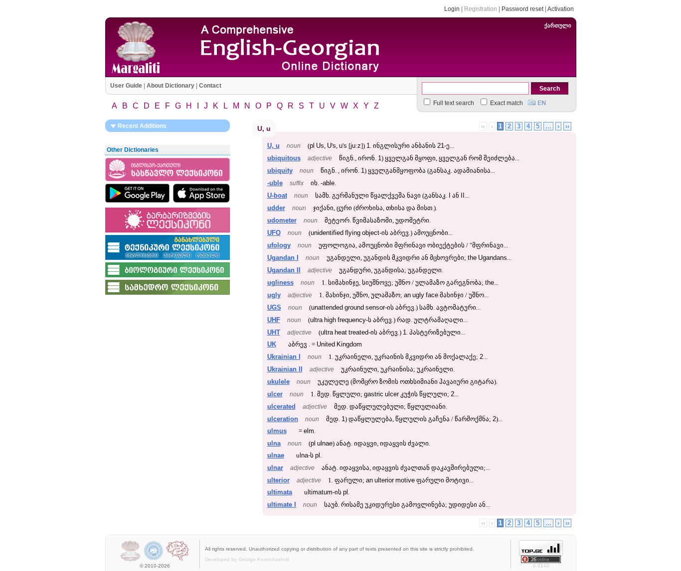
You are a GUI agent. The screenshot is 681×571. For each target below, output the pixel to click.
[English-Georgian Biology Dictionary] (167, 277)
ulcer (275, 394)
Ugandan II (284, 270)
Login (452, 8)
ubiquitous (284, 158)
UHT (273, 332)
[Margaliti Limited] (130, 560)
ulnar (275, 467)
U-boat (277, 195)
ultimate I (281, 504)
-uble (275, 183)
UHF (273, 320)
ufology (279, 245)
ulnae (275, 455)
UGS (274, 307)
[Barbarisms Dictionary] (167, 232)
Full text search (453, 103)
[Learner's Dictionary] (167, 181)
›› (567, 126)
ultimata (279, 492)
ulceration (282, 419)
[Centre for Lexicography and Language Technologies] (177, 560)
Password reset (522, 8)
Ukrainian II (285, 369)
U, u (273, 145)
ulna (274, 443)
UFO (274, 232)
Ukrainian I (284, 356)
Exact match (506, 103)
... (548, 126)
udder (276, 208)
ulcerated (281, 406)
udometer (282, 220)
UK (271, 344)
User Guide (126, 85)
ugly (274, 295)
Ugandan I (283, 257)
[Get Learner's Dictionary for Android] (137, 193)
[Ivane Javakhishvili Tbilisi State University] (154, 560)
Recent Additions (141, 125)
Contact (210, 85)
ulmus (277, 431)
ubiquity (280, 170)
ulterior (278, 480)
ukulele (278, 381)
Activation (560, 8)
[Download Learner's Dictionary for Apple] (201, 193)
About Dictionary (170, 85)
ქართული (557, 25)
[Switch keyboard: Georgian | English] (536, 101)
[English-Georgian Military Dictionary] (167, 295)
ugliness (280, 282)
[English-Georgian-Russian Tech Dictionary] (167, 260)
